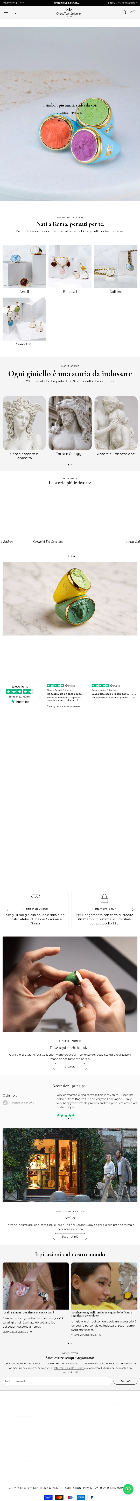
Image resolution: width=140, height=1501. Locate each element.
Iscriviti (125, 1381)
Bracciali (70, 292)
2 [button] (71, 464)
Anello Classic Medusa (71, 542)
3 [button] (74, 556)
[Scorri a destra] (132, 910)
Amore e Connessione (116, 454)
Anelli (24, 292)
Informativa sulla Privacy (69, 1368)
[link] (70, 833)
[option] (24, 427)
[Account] (124, 12)
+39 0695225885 (24, 1414)
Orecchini (24, 344)
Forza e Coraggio (70, 454)
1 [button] (68, 464)
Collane (115, 292)
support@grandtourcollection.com (24, 1420)
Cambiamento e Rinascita (24, 456)
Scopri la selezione (70, 120)
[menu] (6, 12)
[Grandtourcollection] (24, 266)
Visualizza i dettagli (16, 1331)
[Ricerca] (14, 12)
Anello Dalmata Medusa (25, 542)
